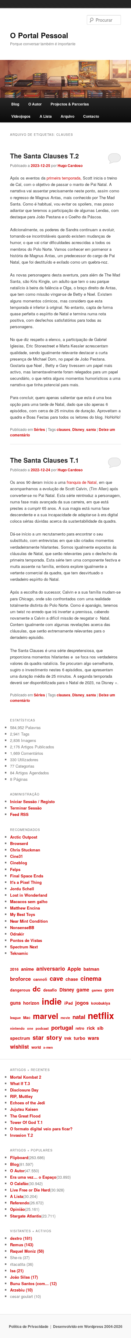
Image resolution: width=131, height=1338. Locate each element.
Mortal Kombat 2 (25, 1077)
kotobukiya (100, 1003)
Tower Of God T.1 (26, 1122)
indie (52, 1001)
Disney (78, 429)
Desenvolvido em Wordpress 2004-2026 (87, 1326)
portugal (62, 1027)
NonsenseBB (22, 927)
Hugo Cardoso (70, 165)
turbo (79, 1038)
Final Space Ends (26, 876)
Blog (15, 104)
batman (91, 969)
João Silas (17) (24, 1277)
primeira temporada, (64, 178)
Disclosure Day (24, 1090)
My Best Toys (22, 914)
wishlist (19, 1046)
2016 (14, 969)
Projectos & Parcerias (70, 104)
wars (93, 1037)
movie (65, 1017)
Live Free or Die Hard (30, 1190)
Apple (74, 968)
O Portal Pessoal (39, 35)
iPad (68, 1003)
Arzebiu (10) (21, 1290)
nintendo (17, 1028)
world (36, 1047)
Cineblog (18, 862)
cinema (90, 978)
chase (72, 979)
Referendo (19, 1203)
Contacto (91, 116)
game (82, 989)
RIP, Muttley (21, 1096)
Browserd (19, 843)
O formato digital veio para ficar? (41, 1129)
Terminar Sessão (26, 808)
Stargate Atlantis (25, 1216)
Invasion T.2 (21, 1135)
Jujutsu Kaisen (24, 1109)
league (15, 1017)
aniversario (50, 968)
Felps (15, 869)
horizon (31, 1003)
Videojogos (20, 116)
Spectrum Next (24, 947)
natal (79, 1017)
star (38, 1037)
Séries (39, 429)
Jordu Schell (22, 888)
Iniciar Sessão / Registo (32, 801)
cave (56, 978)
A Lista (46, 116)
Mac (26, 1017)
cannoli (40, 979)
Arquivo (67, 116)
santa (91, 429)
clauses (63, 429)
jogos (82, 1002)
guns (15, 1002)
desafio (50, 990)
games (97, 990)
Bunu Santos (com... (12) (33, 1283)
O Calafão (19, 1183)
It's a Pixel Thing (26, 882)
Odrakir (17, 934)
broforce (20, 978)
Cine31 (16, 856)
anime (27, 969)
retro (80, 1028)
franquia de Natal (82, 482)
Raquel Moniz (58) (27, 1251)
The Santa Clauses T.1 (44, 460)
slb (100, 1028)
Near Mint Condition (29, 921)
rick (91, 1028)
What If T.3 (20, 1083)
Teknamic (19, 953)
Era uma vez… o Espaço (33, 1177)
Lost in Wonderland (28, 895)
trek (67, 1038)
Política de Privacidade (28, 1326)
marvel (45, 1015)
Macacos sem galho (29, 901)
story (54, 1037)
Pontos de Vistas (26, 940)
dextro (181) (21, 1238)
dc (37, 989)
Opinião (17, 1209)
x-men (48, 1047)
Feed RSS (19, 814)
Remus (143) (21, 1244)
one (30, 1028)
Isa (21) (16, 1270)
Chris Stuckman (25, 850)
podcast (42, 1028)
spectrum (20, 1038)
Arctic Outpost (23, 837)
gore (109, 990)
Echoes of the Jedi (27, 1103)
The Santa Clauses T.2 (44, 155)
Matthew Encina (25, 908)
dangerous (20, 990)
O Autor (35, 104)
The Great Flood (25, 1116)
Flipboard (19, 1157)
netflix (101, 1015)
